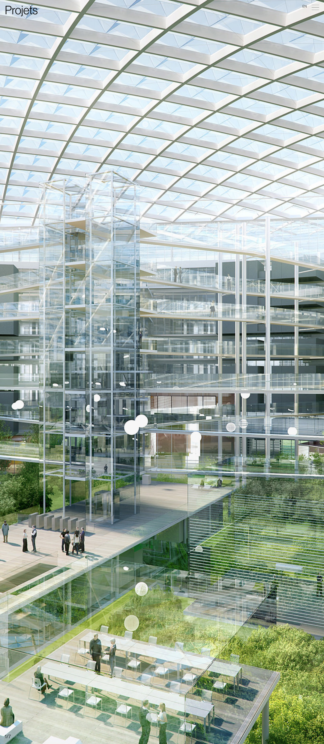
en (304, 6)
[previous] (162, 186)
